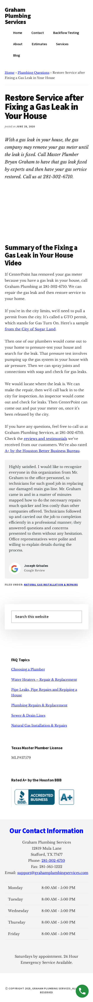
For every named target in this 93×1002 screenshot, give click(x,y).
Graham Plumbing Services (18, 16)
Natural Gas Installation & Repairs (51, 584)
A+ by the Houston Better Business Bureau (42, 451)
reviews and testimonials (45, 438)
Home (9, 73)
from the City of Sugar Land (30, 329)
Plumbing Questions (33, 73)
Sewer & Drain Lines (28, 715)
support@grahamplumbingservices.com (52, 873)
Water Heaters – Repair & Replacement (44, 679)
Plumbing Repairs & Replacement (39, 705)
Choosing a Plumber (28, 669)
